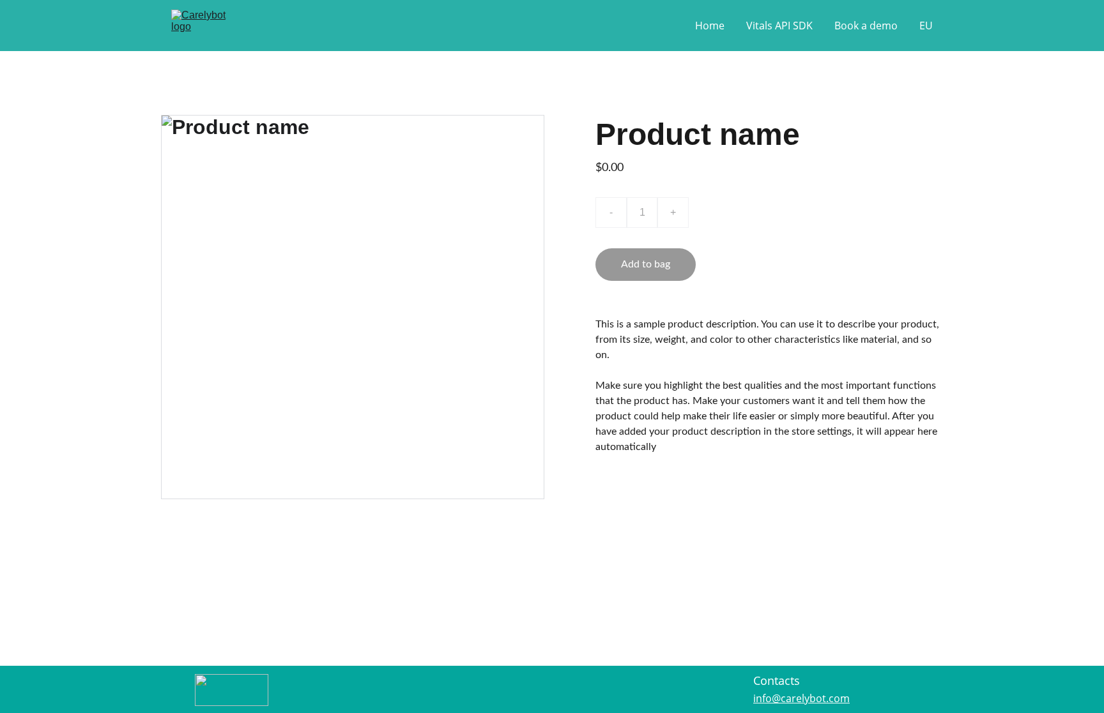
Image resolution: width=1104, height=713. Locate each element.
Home (709, 26)
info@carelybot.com (801, 698)
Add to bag (645, 264)
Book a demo (866, 26)
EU (926, 26)
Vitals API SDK (779, 26)
